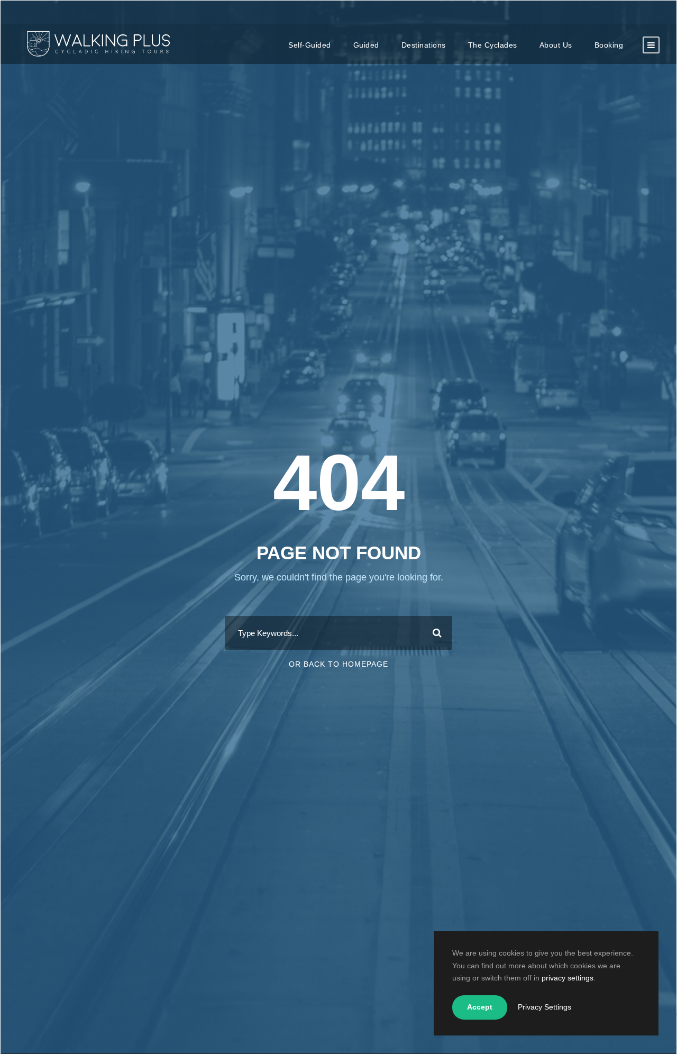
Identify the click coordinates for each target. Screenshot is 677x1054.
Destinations (423, 45)
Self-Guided (309, 45)
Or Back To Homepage (338, 664)
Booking (609, 45)
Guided (366, 45)
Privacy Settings (544, 1007)
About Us (555, 45)
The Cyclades (492, 45)
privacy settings (567, 978)
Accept (479, 1007)
